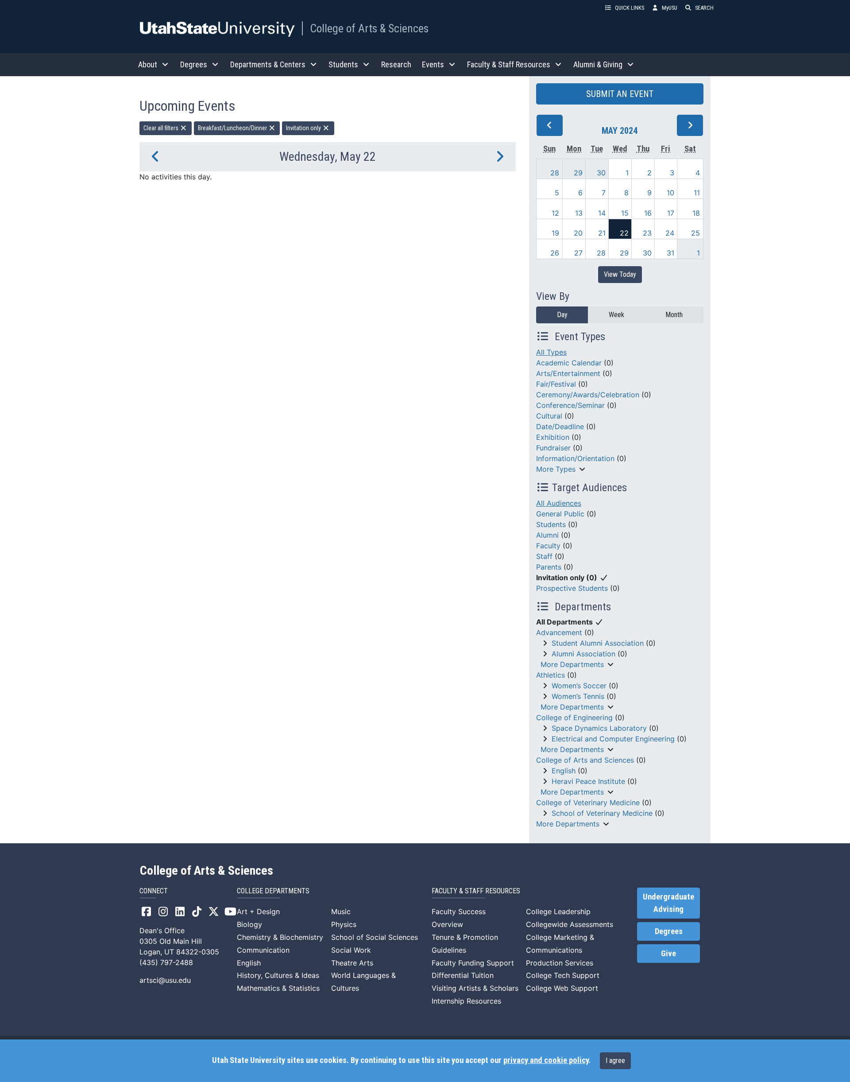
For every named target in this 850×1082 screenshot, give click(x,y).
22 (624, 233)
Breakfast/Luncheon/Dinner (233, 128)
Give (668, 953)
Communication (263, 950)
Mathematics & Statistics (278, 988)
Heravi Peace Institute (588, 781)
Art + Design (258, 911)
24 (669, 233)
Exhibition (552, 437)
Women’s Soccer (579, 685)
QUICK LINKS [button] (629, 7)
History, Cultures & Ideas (278, 975)
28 (554, 172)
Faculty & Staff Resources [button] (508, 64)
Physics (343, 924)
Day (562, 314)
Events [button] (433, 64)
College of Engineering (574, 717)
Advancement (559, 632)
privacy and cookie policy (545, 1060)
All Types (551, 352)
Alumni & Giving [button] (597, 64)
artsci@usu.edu (165, 980)
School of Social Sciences (374, 937)
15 (625, 213)
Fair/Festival (556, 384)
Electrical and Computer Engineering (613, 738)
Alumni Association (583, 653)
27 (578, 252)
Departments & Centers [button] (267, 64)
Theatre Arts (352, 962)
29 (578, 172)
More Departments (572, 664)
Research (396, 64)
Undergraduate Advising (668, 903)
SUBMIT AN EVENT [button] (619, 94)
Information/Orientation (575, 458)
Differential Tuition (463, 975)
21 (602, 233)
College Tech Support (562, 975)
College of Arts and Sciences (585, 760)
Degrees (669, 931)
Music (341, 911)
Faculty (548, 545)
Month (674, 314)
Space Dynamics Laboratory (599, 728)
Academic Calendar (569, 362)
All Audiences (558, 503)
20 (578, 233)
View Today (620, 274)
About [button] (147, 64)
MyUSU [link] (669, 7)
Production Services (559, 962)
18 (696, 213)
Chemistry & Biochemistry (280, 937)
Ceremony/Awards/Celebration (587, 394)
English (564, 770)
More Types (556, 469)
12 (555, 213)
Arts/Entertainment (568, 373)
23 (647, 233)
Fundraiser (553, 447)
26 (554, 252)
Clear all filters (161, 128)
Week (616, 314)
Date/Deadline (560, 426)
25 (695, 233)
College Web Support (562, 988)
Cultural (549, 415)
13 (579, 213)
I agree (615, 1060)
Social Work (351, 950)
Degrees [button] (193, 64)
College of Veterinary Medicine (588, 802)
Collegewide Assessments (569, 924)
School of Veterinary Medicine (602, 813)
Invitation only (304, 128)
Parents (548, 566)
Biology (249, 924)
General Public (560, 513)
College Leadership (558, 911)
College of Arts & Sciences (369, 28)
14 (602, 213)
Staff (544, 556)
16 (648, 213)
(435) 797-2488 (166, 962)
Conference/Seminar (570, 405)
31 (670, 252)
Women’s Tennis (578, 696)
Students (551, 524)
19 (555, 233)
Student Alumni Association (598, 643)
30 (601, 172)
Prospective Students (572, 588)
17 (670, 213)
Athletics (550, 675)
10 (670, 192)
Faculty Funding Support (473, 962)
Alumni (547, 535)
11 (697, 192)
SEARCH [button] (704, 7)
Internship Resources (466, 1001)
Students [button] (343, 64)
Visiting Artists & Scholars (475, 988)
